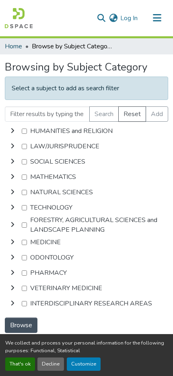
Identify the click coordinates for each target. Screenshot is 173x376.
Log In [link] (129, 18)
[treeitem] (86, 146)
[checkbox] (24, 131)
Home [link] (13, 46)
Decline (51, 364)
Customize (83, 364)
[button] (19, 18)
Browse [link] (21, 325)
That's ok (20, 364)
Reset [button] (132, 114)
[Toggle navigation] (157, 18)
